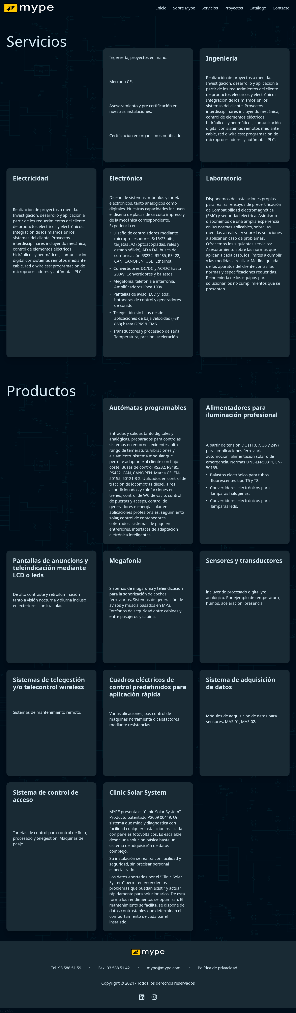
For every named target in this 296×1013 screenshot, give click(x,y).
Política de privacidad (217, 968)
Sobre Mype (184, 8)
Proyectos (234, 8)
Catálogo (257, 8)
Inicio (161, 8)
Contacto (281, 8)
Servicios (210, 8)
